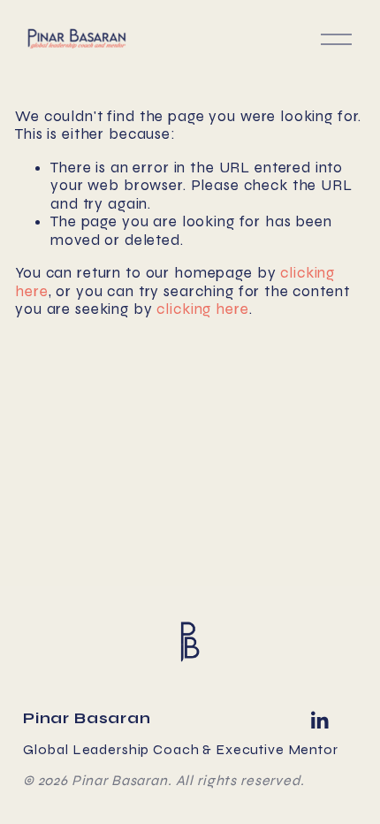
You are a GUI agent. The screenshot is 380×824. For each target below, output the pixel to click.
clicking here (202, 309)
